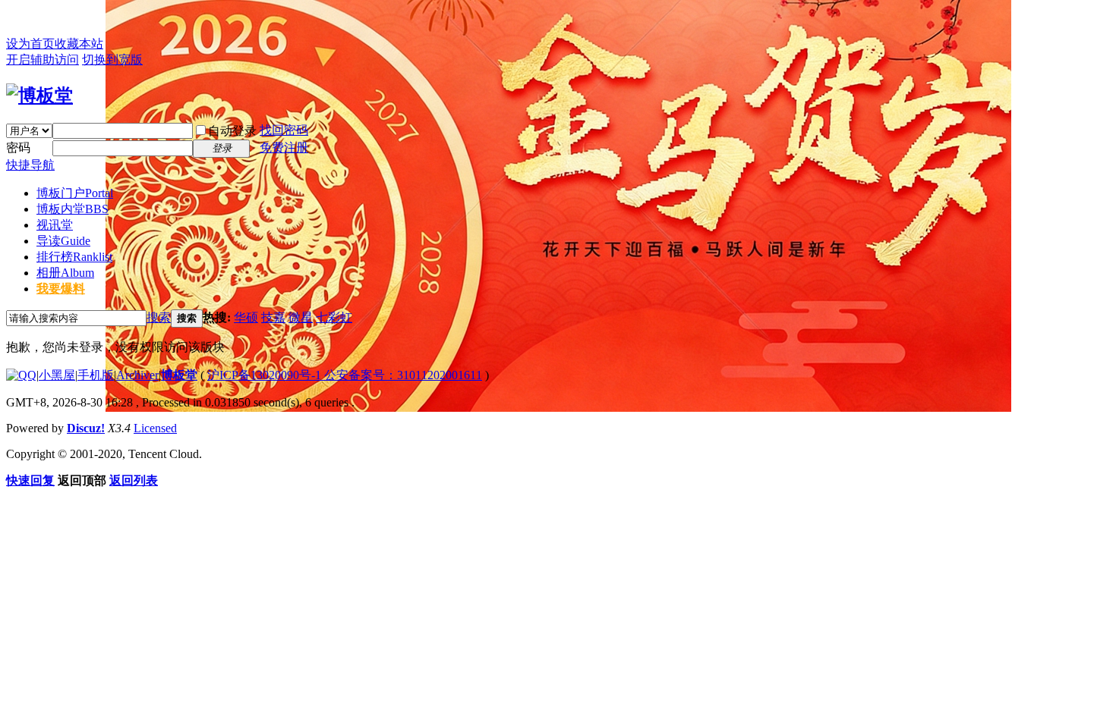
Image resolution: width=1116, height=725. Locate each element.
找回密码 (284, 130)
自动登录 (232, 130)
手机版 (95, 375)
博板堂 (179, 375)
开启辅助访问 (42, 59)
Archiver (137, 375)
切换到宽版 (112, 59)
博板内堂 (72, 208)
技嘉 (273, 317)
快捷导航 (30, 164)
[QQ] (21, 375)
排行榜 (74, 256)
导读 (63, 240)
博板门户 (74, 193)
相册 (65, 272)
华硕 (246, 317)
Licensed (155, 428)
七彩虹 (334, 317)
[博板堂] (39, 95)
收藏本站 (79, 43)
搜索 (159, 317)
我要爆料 (60, 288)
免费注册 (284, 147)
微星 (300, 317)
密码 (18, 147)
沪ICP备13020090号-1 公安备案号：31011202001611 (344, 375)
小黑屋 (57, 375)
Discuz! (86, 428)
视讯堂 (54, 224)
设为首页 (30, 43)
